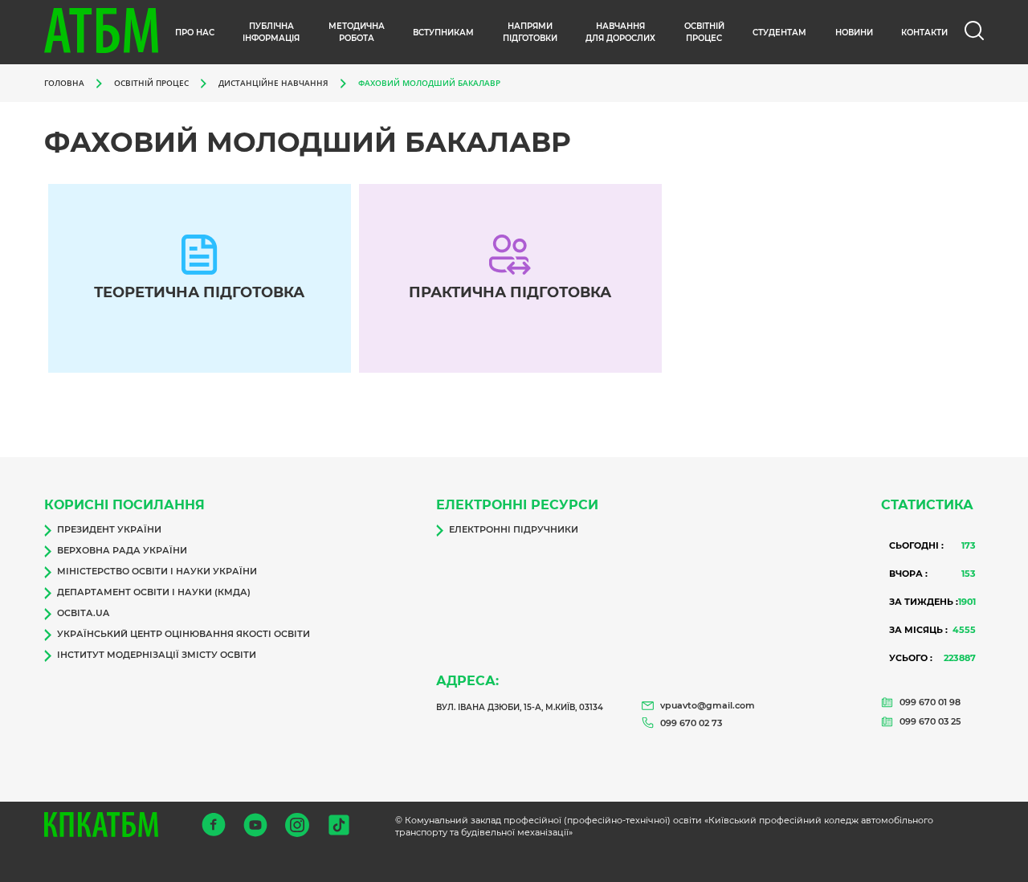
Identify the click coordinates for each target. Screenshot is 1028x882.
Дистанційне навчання (273, 82)
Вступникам (443, 32)
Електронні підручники (513, 529)
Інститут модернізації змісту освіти (156, 654)
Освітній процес (704, 32)
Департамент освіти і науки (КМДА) (154, 592)
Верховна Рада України (122, 550)
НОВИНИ (854, 32)
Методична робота (356, 32)
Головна (64, 82)
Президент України (109, 529)
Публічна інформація (271, 32)
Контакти (924, 32)
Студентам (779, 32)
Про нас (194, 32)
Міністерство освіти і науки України (157, 571)
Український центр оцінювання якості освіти (183, 633)
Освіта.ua (83, 613)
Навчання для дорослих (620, 32)
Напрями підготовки (530, 32)
